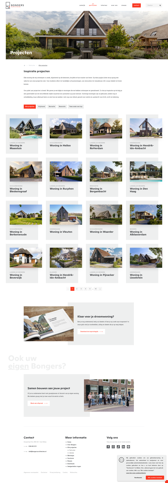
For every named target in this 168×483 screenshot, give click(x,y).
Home (69, 442)
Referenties (73, 472)
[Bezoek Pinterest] (128, 446)
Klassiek (53, 272)
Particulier (93, 5)
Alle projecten (72, 447)
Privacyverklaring (55, 472)
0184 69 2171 (33, 446)
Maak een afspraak (37, 403)
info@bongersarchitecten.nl (37, 451)
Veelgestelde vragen (74, 466)
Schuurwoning (56, 143)
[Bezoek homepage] (15, 5)
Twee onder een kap (75, 106)
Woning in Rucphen (62, 189)
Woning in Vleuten (61, 232)
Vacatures (70, 458)
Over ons (114, 5)
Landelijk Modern (97, 143)
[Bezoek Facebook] (108, 446)
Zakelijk (82, 5)
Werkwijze (70, 455)
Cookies (65, 472)
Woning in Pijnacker (102, 275)
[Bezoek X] (118, 446)
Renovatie (62, 106)
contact (136, 5)
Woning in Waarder (101, 232)
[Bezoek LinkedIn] (123, 446)
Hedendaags (135, 143)
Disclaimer (44, 472)
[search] (160, 5)
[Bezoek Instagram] (113, 446)
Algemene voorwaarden (31, 472)
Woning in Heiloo (60, 145)
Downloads (70, 463)
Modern (133, 229)
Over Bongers (71, 444)
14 (95, 289)
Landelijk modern (17, 143)
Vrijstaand (41, 106)
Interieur (104, 5)
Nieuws (123, 5)
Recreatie (52, 106)
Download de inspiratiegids (89, 331)
